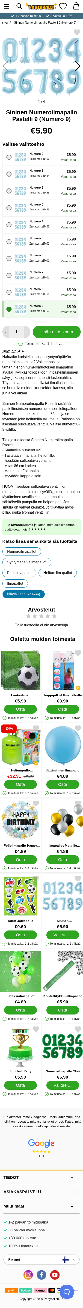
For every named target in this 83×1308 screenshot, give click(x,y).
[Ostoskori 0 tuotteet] (76, 6)
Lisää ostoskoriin (56, 332)
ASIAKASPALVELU (22, 1191)
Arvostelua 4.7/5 (61, 16)
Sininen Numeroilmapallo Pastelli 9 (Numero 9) (44, 22)
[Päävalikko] (6, 6)
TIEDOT (11, 1177)
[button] (77, 66)
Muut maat (13, 1206)
